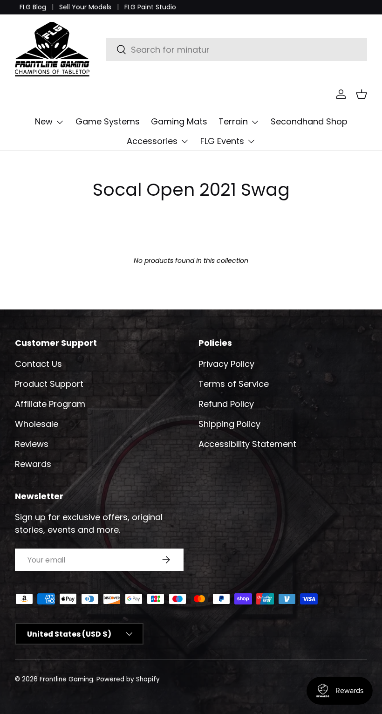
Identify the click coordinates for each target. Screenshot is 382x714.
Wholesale (36, 424)
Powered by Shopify (128, 679)
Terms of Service (233, 384)
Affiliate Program (50, 404)
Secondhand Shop (309, 121)
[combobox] (236, 49)
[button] (361, 94)
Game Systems (107, 121)
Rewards (33, 464)
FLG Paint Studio (150, 7)
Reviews (31, 444)
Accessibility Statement (247, 444)
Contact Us (38, 364)
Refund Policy (226, 404)
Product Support (49, 384)
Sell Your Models (85, 7)
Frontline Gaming (66, 679)
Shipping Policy (229, 424)
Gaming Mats (179, 121)
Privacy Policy (226, 364)
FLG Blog (33, 7)
